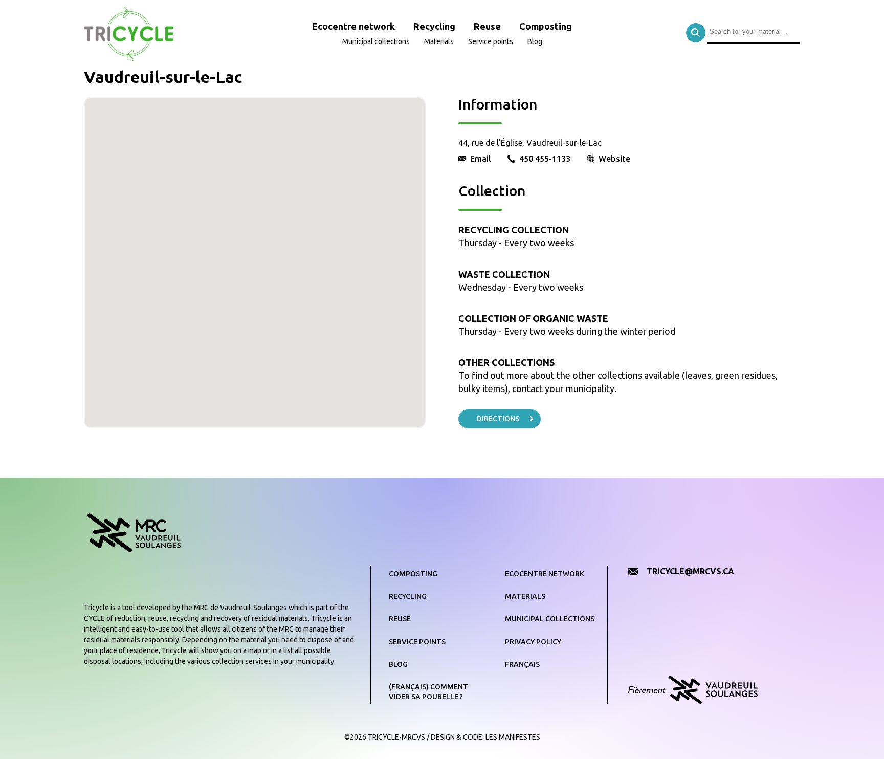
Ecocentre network (353, 26)
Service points (490, 41)
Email (480, 158)
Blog (534, 41)
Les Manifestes (512, 737)
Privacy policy (533, 642)
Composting (545, 26)
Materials (439, 41)
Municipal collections (376, 41)
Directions (498, 419)
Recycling (434, 26)
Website (614, 158)
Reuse (487, 26)
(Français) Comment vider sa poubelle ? (428, 692)
